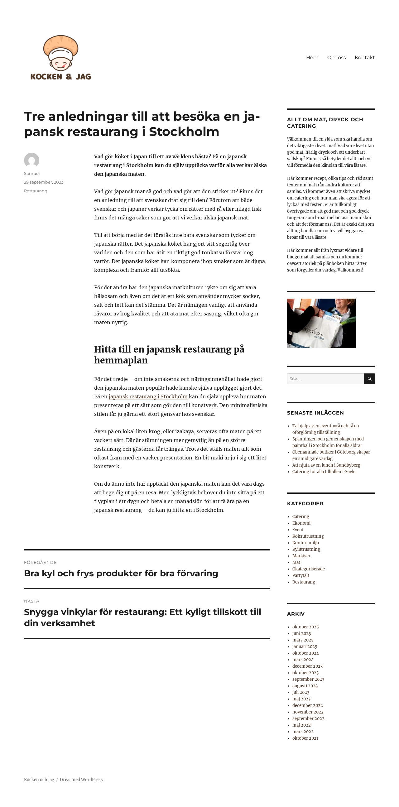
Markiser (301, 556)
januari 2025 (304, 646)
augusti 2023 (305, 686)
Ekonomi (301, 523)
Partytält (300, 575)
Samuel (32, 173)
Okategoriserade (308, 569)
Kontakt (365, 57)
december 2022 (307, 705)
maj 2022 (301, 725)
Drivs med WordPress (81, 779)
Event (298, 529)
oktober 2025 (305, 627)
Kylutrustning (306, 549)
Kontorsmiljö (305, 542)
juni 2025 (301, 633)
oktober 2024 (305, 653)
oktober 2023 (305, 672)
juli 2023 (300, 692)
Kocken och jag (39, 779)
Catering (300, 516)
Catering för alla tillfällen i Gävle (323, 471)
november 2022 (308, 712)
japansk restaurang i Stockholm (148, 396)
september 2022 (308, 718)
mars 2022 (303, 731)
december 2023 (307, 666)
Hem (312, 57)
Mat (296, 562)
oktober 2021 (305, 738)
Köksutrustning (308, 536)
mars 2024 (303, 659)
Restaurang (35, 190)
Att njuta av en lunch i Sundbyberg (326, 465)
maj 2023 (301, 699)
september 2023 (308, 679)
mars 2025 (303, 640)
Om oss (336, 57)
